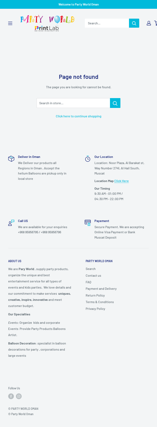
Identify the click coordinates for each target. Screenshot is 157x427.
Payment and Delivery (101, 288)
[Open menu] (10, 23)
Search (91, 269)
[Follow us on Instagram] (19, 396)
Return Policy (95, 295)
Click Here (121, 181)
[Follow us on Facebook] (11, 396)
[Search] (134, 23)
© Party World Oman (21, 414)
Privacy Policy (95, 308)
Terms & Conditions (100, 302)
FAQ (88, 282)
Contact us (93, 275)
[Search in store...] (115, 103)
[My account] (149, 23)
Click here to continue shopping (78, 116)
